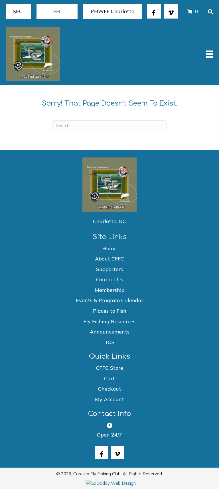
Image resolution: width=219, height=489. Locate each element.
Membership (110, 290)
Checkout (109, 388)
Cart (109, 378)
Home (109, 248)
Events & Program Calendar (109, 300)
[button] (154, 11)
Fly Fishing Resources (109, 321)
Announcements (109, 331)
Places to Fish (109, 311)
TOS (110, 342)
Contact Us (109, 279)
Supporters (109, 269)
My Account (109, 399)
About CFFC (109, 258)
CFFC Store (109, 368)
